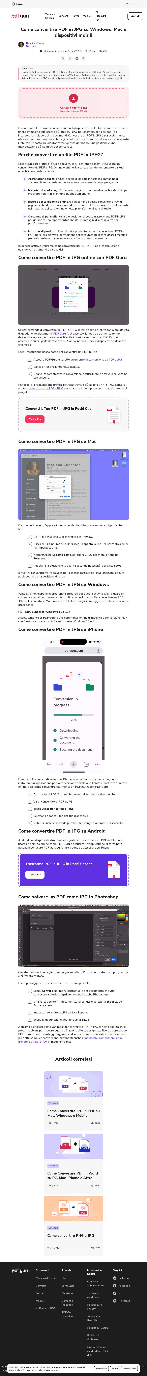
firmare (23, 1042)
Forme (75, 16)
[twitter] (63, 58)
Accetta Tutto (129, 1368)
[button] (18, 4)
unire (119, 1038)
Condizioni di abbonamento (95, 1283)
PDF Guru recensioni (67, 1314)
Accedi (135, 16)
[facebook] (77, 58)
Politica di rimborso (93, 1337)
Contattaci (130, 4)
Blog (64, 1278)
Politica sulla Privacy (94, 1306)
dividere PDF (39, 1042)
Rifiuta (115, 1368)
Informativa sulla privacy (27, 1370)
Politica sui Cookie (98, 1328)
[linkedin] (70, 58)
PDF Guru (59, 334)
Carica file (35, 419)
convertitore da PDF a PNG (45, 388)
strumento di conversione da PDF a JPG (96, 360)
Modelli (87, 16)
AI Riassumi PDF (100, 15)
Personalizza (101, 1368)
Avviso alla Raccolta (93, 1318)
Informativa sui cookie (49, 1370)
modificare (91, 1038)
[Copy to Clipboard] (84, 58)
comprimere (107, 1038)
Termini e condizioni (93, 1295)
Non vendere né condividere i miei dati (97, 1351)
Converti (63, 16)
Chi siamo (67, 1293)
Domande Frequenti (67, 1303)
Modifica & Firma (50, 16)
